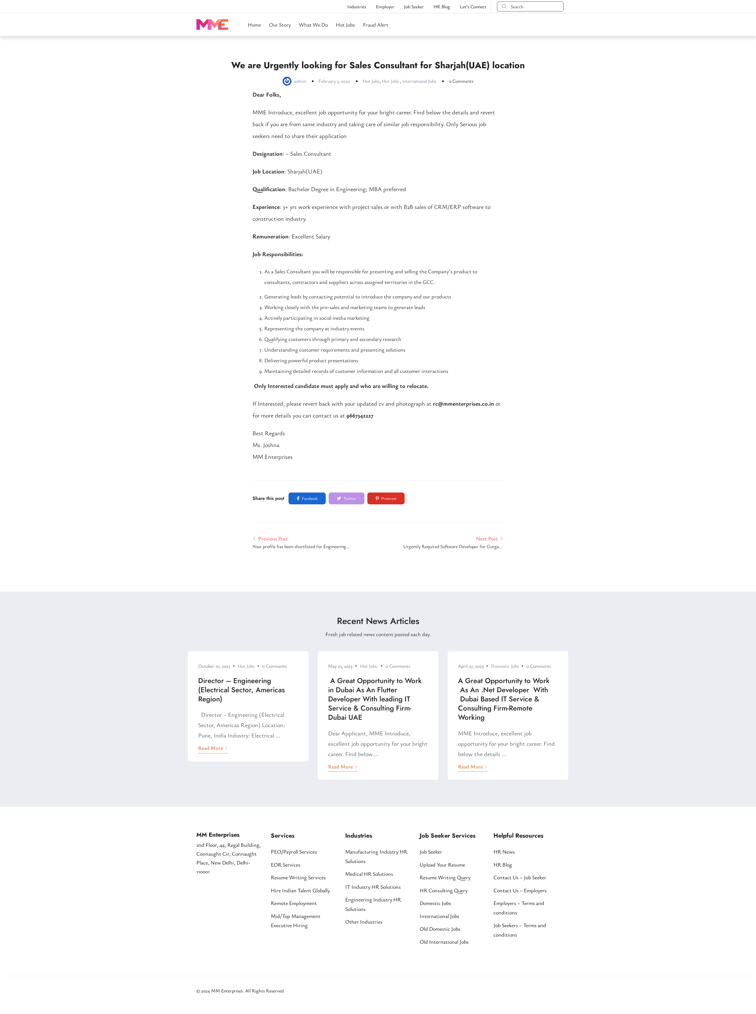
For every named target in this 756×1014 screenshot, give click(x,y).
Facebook (309, 498)
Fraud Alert (375, 24)
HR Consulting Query (443, 890)
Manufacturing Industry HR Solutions (376, 856)
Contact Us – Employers (520, 890)
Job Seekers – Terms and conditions (519, 930)
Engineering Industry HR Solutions (373, 904)
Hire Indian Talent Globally (300, 890)
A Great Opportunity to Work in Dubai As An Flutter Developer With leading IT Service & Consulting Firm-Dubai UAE (375, 699)
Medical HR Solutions (369, 873)
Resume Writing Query (445, 877)
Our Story (280, 24)
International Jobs (419, 81)
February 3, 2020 (334, 81)
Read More (210, 747)
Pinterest (388, 498)
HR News (504, 851)
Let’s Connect (473, 6)
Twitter (349, 498)
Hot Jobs (345, 24)
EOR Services (285, 864)
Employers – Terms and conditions (518, 907)
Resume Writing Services (298, 877)
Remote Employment (294, 902)
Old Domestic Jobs (440, 928)
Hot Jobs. (391, 81)
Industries (356, 6)
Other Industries (363, 921)
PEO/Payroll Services (294, 851)
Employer (385, 6)
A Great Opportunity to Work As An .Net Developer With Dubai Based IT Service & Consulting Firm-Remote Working (504, 699)
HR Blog (442, 6)
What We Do (313, 24)
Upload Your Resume (442, 864)
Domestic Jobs (505, 666)
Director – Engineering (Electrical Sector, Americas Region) (241, 689)
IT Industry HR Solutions (373, 886)
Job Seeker (414, 6)
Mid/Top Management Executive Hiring (295, 920)
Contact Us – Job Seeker (519, 877)
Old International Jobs (444, 941)
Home (254, 24)
